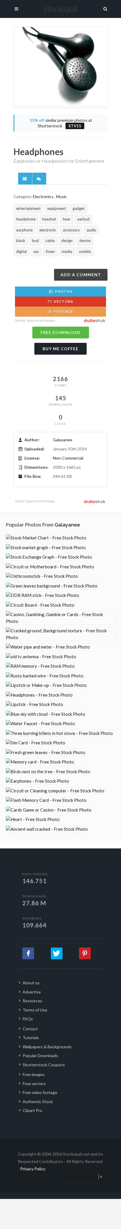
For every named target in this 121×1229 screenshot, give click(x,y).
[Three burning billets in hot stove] (59, 733)
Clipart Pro (32, 1110)
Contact (30, 1028)
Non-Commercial (68, 457)
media (67, 251)
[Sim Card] (35, 742)
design (67, 240)
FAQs (28, 1018)
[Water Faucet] (40, 723)
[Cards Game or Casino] (48, 810)
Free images (34, 1074)
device (84, 240)
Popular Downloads (40, 1055)
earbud (83, 219)
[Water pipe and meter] (48, 647)
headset (49, 219)
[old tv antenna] (41, 656)
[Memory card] (40, 762)
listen (50, 251)
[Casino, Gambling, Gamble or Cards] (60, 617)
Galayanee (62, 439)
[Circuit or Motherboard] (50, 566)
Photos (63, 291)
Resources (32, 1000)
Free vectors (34, 1083)
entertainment (28, 208)
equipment (56, 208)
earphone (24, 230)
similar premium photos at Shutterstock (61, 123)
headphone (26, 219)
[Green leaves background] (52, 586)
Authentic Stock (38, 1101)
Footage (63, 311)
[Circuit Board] (40, 605)
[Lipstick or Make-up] (46, 685)
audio (91, 230)
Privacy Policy (32, 1168)
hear (66, 219)
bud (35, 240)
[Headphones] (39, 695)
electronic (47, 230)
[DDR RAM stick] (42, 595)
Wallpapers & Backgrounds (47, 1046)
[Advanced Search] (105, 8)
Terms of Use (35, 1009)
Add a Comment (80, 274)
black (20, 240)
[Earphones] (37, 781)
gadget (79, 208)
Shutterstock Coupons (44, 1064)
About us (31, 982)
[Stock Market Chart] (46, 537)
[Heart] (33, 819)
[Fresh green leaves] (45, 752)
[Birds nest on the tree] (48, 771)
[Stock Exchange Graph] (49, 557)
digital (21, 251)
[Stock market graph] (46, 547)
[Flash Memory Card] (46, 800)
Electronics (43, 196)
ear (36, 251)
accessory (71, 230)
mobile (85, 251)
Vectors (63, 301)
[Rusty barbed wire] (44, 675)
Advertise (32, 991)
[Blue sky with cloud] (45, 714)
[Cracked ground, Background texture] (60, 634)
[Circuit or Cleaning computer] (55, 790)
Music (61, 196)
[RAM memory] (40, 666)
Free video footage (40, 1092)
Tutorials (31, 1037)
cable (50, 240)
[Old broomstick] (42, 576)
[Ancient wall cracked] (47, 829)
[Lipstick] (34, 704)
